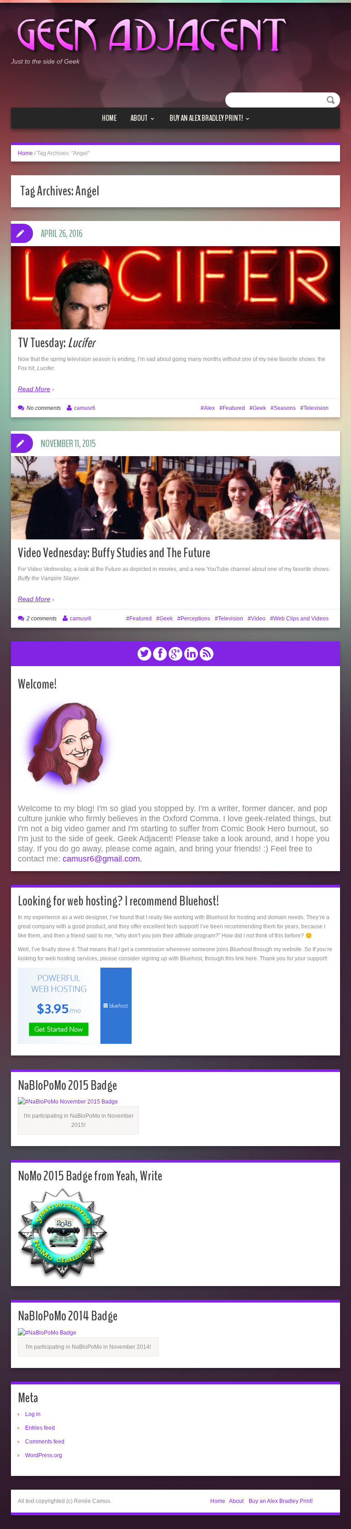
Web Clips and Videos (301, 618)
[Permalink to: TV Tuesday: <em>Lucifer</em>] (175, 309)
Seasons (285, 408)
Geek (259, 408)
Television (316, 408)
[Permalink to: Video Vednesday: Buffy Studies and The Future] (175, 529)
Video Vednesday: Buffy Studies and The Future (114, 553)
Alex (209, 408)
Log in (33, 1414)
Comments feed (44, 1441)
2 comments (42, 618)
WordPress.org (43, 1455)
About (139, 118)
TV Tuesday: (56, 343)
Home (109, 118)
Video (258, 618)
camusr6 (85, 408)
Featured (234, 408)
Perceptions (195, 618)
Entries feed (40, 1428)
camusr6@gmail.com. (102, 858)
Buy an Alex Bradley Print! (206, 118)
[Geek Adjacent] (150, 34)
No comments (44, 408)
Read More (34, 389)
